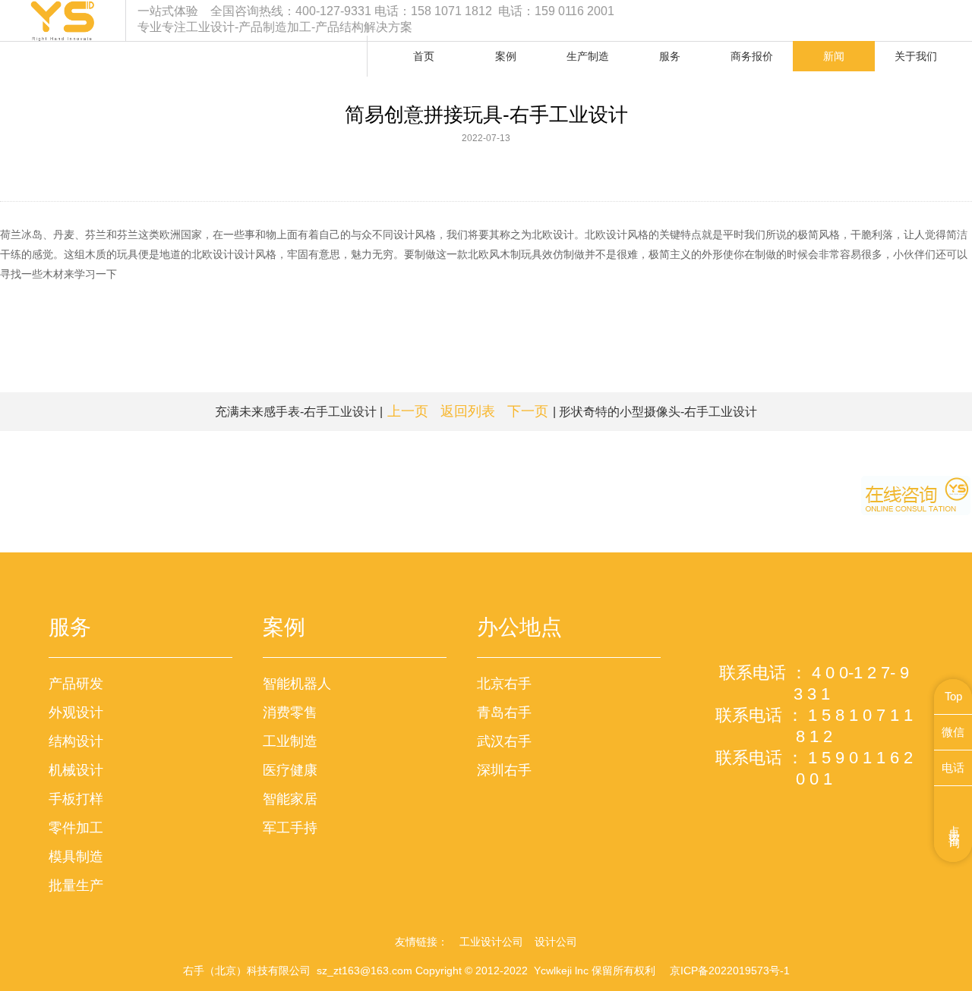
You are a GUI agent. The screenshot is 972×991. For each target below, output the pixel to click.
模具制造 (76, 856)
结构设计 (76, 741)
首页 (423, 56)
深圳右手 (504, 770)
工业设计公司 (491, 942)
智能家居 (290, 799)
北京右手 (504, 683)
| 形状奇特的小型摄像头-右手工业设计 (632, 411)
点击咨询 (954, 824)
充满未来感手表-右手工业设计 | (321, 411)
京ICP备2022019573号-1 (730, 970)
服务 (669, 56)
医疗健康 (290, 770)
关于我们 (916, 56)
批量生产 (76, 885)
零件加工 (76, 827)
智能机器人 (297, 683)
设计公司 (556, 942)
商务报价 (752, 56)
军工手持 (290, 827)
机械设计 (76, 770)
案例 (505, 56)
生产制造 (587, 56)
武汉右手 (504, 741)
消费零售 (290, 712)
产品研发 (76, 683)
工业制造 (290, 741)
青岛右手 (504, 712)
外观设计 (76, 712)
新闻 (833, 56)
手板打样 (76, 799)
